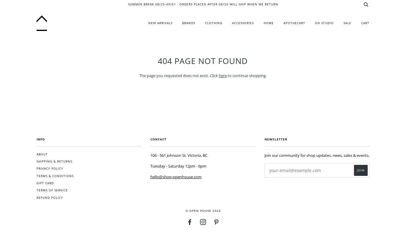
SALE (347, 23)
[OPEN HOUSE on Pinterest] (216, 223)
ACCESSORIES (243, 23)
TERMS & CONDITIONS (55, 176)
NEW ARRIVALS (160, 23)
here (223, 75)
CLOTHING (213, 23)
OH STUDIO (324, 23)
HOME (269, 23)
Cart (365, 23)
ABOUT (42, 154)
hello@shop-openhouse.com (176, 176)
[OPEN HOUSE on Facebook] (190, 223)
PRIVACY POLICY (50, 169)
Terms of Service (52, 190)
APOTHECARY (294, 23)
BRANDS (188, 23)
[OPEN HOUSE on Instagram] (203, 223)
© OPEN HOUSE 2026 (203, 211)
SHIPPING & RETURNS (54, 161)
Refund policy (50, 198)
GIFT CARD (45, 183)
